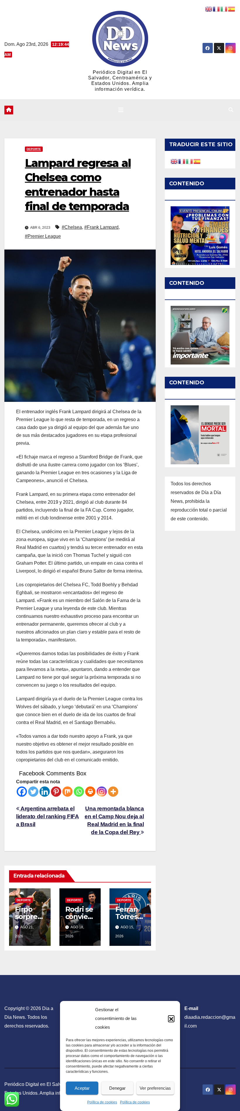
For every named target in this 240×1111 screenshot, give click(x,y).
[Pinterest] (56, 791)
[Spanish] (197, 160)
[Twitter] (33, 791)
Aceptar (82, 1088)
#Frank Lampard (101, 227)
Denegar (117, 1088)
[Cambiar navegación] (120, 110)
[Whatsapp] (79, 791)
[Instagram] (102, 791)
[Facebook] (22, 791)
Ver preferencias (155, 1088)
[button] (171, 1018)
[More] (113, 791)
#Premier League (43, 236)
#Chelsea (72, 227)
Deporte (34, 149)
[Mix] (67, 791)
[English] (174, 160)
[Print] (90, 791)
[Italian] (189, 160)
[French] (182, 160)
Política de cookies (102, 1102)
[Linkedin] (45, 791)
